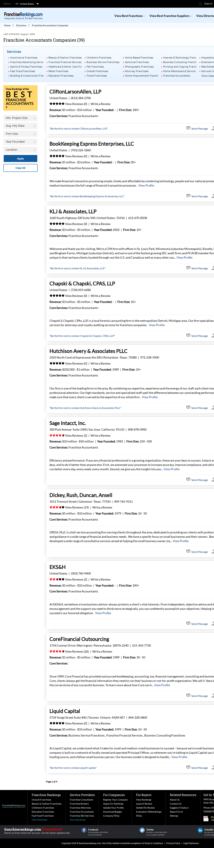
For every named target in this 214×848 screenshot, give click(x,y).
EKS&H (57, 567)
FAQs (139, 815)
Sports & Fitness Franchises (26, 66)
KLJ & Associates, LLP (72, 211)
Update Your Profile (113, 807)
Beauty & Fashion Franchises (65, 57)
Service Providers (82, 794)
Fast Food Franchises (22, 71)
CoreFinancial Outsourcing (79, 639)
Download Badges (112, 811)
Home (7, 25)
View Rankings (143, 799)
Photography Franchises (139, 66)
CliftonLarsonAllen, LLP (75, 91)
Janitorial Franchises (137, 62)
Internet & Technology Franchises (182, 57)
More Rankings (39, 819)
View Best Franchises (128, 16)
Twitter (142, 830)
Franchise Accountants (176, 75)
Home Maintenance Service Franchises (185, 71)
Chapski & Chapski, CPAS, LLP (82, 283)
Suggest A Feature (179, 807)
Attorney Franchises (136, 71)
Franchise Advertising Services (28, 62)
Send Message (199, 128)
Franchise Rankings (46, 794)
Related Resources (183, 794)
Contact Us (175, 803)
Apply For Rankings (113, 803)
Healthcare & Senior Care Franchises (69, 66)
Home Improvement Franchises (143, 75)
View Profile (146, 185)
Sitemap (174, 815)
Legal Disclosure (191, 843)
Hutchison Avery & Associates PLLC (88, 351)
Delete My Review (145, 807)
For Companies (114, 794)
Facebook (84, 830)
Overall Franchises (97, 71)
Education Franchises (61, 75)
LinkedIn (200, 830)
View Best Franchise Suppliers (169, 16)
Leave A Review (144, 803)
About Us (175, 799)
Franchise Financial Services (64, 62)
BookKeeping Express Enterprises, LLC (91, 144)
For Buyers (143, 794)
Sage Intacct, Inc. (67, 423)
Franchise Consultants (81, 799)
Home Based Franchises (139, 57)
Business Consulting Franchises (181, 62)
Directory (21, 25)
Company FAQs (111, 815)
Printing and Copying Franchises (182, 66)
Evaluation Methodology (149, 811)
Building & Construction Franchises (31, 75)
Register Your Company (115, 799)
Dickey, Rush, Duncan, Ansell (80, 495)
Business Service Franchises (103, 62)
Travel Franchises (97, 75)
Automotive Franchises (23, 57)
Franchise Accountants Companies (50, 25)
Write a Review (101, 104)
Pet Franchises (95, 66)
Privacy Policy (173, 843)
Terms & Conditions (153, 843)
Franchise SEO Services (82, 815)
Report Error (176, 811)
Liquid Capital (64, 711)
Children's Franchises (99, 57)
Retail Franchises (58, 71)
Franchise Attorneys (80, 807)
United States (27, 3)
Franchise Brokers (79, 803)
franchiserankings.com (90, 843)
